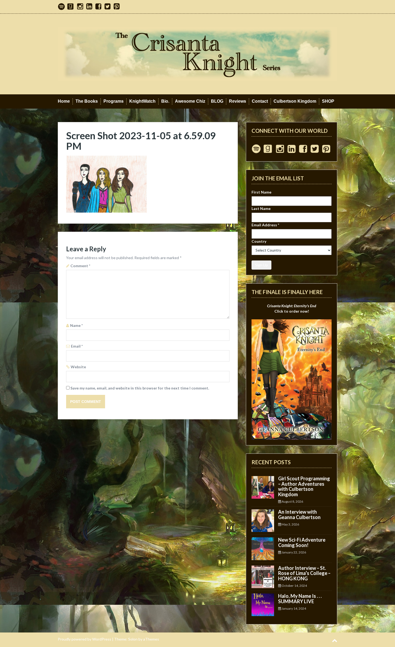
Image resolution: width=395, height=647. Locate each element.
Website (78, 366)
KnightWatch (142, 101)
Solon (133, 639)
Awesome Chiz (190, 101)
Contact (260, 101)
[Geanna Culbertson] (197, 53)
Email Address (265, 225)
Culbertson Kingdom (295, 101)
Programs (113, 101)
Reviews (237, 101)
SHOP (328, 101)
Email (77, 346)
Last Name (261, 208)
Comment (80, 265)
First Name (261, 192)
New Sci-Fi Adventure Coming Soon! (301, 542)
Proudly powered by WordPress (84, 639)
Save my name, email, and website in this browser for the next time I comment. (139, 388)
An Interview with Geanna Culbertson (299, 514)
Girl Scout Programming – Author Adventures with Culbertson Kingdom (304, 486)
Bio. (165, 101)
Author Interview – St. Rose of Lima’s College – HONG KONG (304, 573)
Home (64, 101)
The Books (87, 101)
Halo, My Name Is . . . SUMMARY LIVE (300, 598)
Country (259, 241)
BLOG (217, 101)
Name (76, 325)
